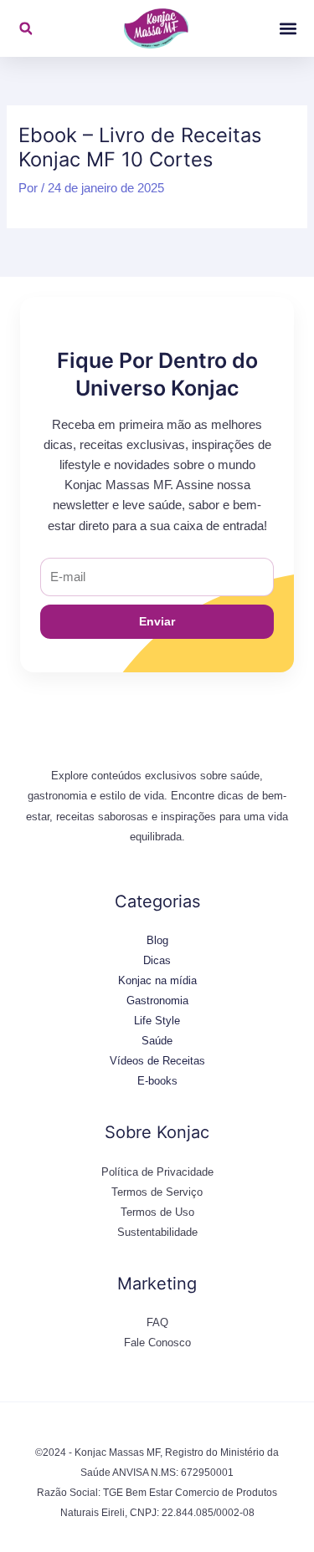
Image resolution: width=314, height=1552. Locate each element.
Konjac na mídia (157, 980)
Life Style (157, 1020)
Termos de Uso (157, 1212)
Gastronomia (157, 1000)
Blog (157, 940)
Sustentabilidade (157, 1232)
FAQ (157, 1322)
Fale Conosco (157, 1342)
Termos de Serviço (157, 1192)
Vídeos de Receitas (157, 1060)
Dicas (157, 960)
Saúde (157, 1040)
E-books (157, 1081)
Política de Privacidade (157, 1172)
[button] (26, 29)
